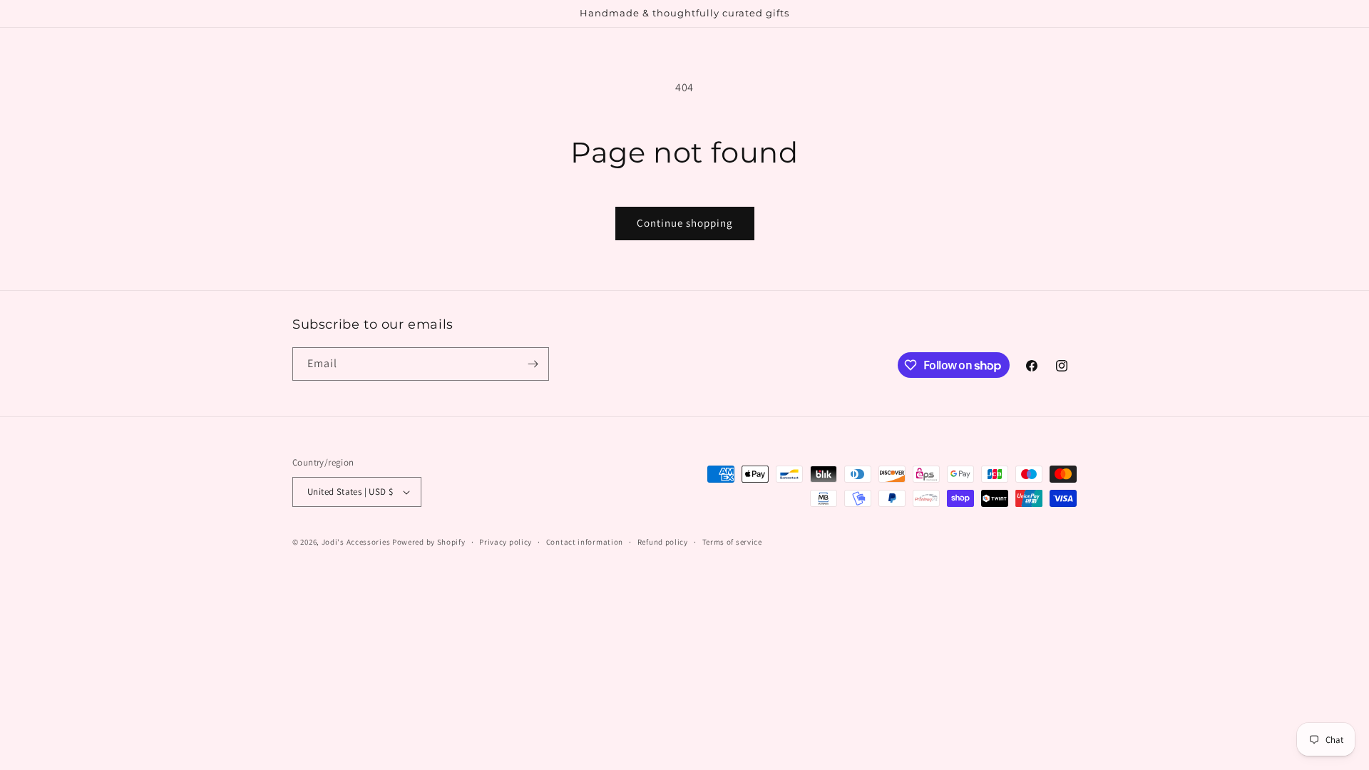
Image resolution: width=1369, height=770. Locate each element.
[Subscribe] (532, 364)
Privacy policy (505, 542)
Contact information (584, 542)
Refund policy (662, 542)
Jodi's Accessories (356, 542)
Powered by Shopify (429, 542)
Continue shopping (685, 223)
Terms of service (732, 542)
